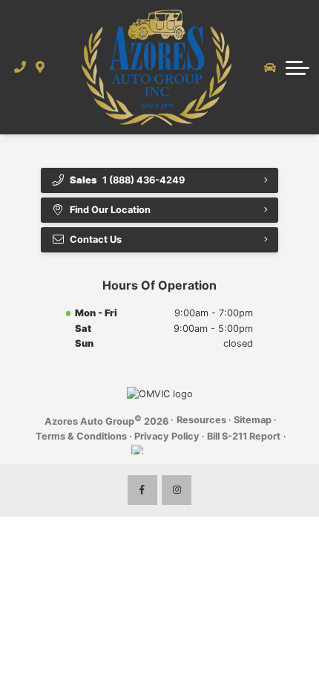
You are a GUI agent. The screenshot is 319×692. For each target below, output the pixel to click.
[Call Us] (20, 67)
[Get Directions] (40, 67)
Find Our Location (110, 209)
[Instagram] (176, 490)
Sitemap (253, 419)
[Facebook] (142, 490)
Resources (201, 419)
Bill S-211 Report (243, 436)
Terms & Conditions (81, 436)
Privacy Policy (167, 436)
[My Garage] (270, 68)
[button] (297, 67)
